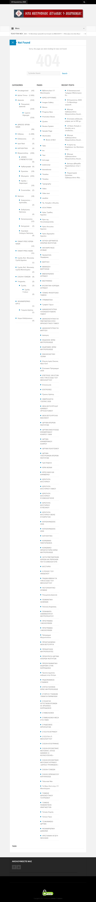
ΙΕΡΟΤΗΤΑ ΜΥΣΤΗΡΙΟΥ (45, 480)
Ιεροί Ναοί (21, 143)
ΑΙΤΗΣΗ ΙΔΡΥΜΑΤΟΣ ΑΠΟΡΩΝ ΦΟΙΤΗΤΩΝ (49, 242)
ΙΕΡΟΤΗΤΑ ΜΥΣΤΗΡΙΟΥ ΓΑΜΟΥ (48, 487)
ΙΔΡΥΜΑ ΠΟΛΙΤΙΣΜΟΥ (50, 448)
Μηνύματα (25, 176)
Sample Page (47, 131)
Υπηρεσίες (21, 281)
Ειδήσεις (21, 134)
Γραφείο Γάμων (48, 305)
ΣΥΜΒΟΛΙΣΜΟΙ (48, 713)
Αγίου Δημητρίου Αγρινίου (47, 235)
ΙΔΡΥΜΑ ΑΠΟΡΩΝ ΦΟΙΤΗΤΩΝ (47, 424)
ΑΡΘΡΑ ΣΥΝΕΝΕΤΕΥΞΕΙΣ (25, 158)
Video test (46, 193)
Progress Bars (47, 112)
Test (43, 155)
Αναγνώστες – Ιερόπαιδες (25, 201)
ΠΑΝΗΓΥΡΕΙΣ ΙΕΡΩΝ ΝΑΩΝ (24, 242)
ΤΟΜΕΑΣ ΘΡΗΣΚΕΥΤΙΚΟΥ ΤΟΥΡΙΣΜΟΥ (46, 795)
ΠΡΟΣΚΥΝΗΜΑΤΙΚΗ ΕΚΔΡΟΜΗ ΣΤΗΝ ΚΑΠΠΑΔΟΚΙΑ (48, 665)
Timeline (45, 174)
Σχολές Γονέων (26, 291)
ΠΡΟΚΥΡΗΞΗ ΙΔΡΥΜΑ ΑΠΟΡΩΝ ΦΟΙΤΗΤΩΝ (49, 657)
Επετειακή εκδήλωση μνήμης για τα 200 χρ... (73, 120)
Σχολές (23, 285)
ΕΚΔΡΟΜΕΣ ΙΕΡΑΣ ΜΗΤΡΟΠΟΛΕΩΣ (48, 348)
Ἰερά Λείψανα (47, 463)
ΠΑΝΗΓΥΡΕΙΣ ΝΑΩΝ (25, 251)
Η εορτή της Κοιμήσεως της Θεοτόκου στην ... (74, 147)
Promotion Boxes (48, 117)
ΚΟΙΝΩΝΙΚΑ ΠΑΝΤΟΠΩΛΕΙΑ (46, 542)
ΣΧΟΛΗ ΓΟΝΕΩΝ (24, 277)
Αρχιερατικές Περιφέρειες (45, 256)
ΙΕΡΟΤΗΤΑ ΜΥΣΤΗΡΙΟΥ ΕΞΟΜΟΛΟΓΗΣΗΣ (47, 496)
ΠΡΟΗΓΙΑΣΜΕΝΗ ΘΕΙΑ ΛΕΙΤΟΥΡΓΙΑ (47, 643)
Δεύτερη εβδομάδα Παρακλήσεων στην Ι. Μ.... (73, 166)
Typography (46, 184)
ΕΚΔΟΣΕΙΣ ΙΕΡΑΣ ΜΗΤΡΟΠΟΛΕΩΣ (47, 341)
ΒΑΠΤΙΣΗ (45, 262)
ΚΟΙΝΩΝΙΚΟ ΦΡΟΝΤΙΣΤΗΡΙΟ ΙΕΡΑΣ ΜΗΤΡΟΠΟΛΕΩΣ (49, 550)
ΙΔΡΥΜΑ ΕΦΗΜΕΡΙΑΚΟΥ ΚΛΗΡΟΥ (46, 441)
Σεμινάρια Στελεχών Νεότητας (26, 232)
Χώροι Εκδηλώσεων (25, 318)
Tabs (44, 146)
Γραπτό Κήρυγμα (26, 114)
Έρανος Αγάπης (48, 394)
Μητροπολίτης (23, 153)
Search (64, 73)
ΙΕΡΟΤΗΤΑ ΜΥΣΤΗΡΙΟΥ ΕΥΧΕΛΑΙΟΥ (45, 505)
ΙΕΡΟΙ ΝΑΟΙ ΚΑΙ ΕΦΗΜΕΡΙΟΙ (47, 473)
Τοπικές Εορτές (48, 812)
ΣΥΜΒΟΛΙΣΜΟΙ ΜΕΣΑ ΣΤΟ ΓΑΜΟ (49, 719)
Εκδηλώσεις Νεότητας (24, 211)
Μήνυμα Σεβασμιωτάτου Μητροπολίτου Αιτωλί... (73, 111)
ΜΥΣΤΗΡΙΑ (46, 566)
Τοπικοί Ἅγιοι (47, 817)
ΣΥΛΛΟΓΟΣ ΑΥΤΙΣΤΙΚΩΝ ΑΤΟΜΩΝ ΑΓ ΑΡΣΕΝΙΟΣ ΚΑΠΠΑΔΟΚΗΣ (48, 704)
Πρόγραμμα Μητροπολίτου (45, 636)
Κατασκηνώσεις (27, 219)
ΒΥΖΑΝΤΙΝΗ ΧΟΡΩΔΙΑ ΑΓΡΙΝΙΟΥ (49, 287)
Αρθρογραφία (26, 166)
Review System (48, 126)
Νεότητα (21, 196)
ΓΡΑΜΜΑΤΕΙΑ (47, 300)
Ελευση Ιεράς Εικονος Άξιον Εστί (49, 362)
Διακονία (21, 100)
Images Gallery (48, 102)
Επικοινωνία (46, 385)
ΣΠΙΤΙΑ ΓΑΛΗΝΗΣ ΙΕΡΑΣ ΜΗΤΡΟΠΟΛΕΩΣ (49, 688)
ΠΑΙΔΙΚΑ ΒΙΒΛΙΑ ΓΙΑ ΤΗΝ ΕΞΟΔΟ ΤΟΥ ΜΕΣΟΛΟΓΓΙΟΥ (48, 580)
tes (43, 150)
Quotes (45, 121)
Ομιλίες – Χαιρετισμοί (23, 182)
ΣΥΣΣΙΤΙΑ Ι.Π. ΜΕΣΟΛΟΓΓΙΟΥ (46, 738)
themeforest (46, 169)
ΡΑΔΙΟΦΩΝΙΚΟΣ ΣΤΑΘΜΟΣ (47, 681)
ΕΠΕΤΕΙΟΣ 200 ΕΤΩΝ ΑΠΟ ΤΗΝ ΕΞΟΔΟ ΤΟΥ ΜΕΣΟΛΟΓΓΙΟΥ (49, 377)
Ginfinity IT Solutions (56, 898)
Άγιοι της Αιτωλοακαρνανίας (47, 221)
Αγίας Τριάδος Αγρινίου (46, 213)
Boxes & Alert (51, 140)
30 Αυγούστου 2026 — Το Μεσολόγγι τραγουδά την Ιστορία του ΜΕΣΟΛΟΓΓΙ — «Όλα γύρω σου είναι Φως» (33, 33)
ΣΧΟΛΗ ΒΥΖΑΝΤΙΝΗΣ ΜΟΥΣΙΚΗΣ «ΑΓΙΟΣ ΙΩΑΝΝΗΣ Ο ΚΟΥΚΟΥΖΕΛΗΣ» (49, 751)
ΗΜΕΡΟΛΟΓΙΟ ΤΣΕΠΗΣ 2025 (46, 400)
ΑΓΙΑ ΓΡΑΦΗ (47, 208)
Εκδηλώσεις (22, 139)
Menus (44, 107)
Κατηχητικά (25, 226)
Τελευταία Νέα (47, 781)
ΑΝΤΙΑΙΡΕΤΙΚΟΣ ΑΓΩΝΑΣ (47, 249)
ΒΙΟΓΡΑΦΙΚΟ (47, 281)
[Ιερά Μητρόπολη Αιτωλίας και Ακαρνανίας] (48, 14)
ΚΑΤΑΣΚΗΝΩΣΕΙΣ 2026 (47, 523)
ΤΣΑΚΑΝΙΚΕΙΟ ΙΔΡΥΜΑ (46, 823)
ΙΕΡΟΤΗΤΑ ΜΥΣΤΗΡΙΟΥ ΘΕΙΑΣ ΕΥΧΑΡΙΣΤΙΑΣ (47, 514)
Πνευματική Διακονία (24, 105)
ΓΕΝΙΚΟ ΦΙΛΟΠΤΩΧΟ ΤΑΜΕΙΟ (49, 294)
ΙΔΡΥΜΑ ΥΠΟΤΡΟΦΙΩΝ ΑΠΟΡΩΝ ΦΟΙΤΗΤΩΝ (49, 455)
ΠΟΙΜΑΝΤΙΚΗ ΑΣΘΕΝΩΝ (46, 601)
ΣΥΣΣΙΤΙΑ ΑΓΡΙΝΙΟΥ (49, 732)
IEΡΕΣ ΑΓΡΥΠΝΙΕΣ (49, 98)
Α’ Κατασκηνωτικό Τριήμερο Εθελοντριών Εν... (73, 93)
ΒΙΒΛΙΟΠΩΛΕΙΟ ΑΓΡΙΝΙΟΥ (47, 275)
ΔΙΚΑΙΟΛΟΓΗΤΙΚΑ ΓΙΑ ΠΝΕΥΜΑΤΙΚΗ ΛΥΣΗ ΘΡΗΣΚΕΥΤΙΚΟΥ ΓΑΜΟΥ (49, 321)
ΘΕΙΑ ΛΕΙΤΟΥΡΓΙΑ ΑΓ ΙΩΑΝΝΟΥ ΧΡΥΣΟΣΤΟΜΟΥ (49, 408)
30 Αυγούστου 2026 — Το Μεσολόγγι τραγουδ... (73, 102)
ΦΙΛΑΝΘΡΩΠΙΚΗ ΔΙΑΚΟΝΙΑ (47, 830)
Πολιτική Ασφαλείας (49, 607)
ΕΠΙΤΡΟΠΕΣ (47, 390)
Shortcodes (46, 136)
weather (45, 198)
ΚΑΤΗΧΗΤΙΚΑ (23, 148)
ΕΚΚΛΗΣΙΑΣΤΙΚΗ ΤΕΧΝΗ (47, 355)
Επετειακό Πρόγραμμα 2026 (49, 369)
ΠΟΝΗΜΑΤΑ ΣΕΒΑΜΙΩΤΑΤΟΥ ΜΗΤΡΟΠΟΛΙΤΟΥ (47, 614)
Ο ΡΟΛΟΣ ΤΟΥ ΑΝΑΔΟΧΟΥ (47, 572)
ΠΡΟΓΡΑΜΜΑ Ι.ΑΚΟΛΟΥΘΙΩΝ (46, 622)
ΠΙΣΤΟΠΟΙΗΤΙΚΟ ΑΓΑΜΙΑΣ (47, 589)
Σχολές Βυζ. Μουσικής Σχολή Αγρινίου (25, 259)
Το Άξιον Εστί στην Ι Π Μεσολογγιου (49, 787)
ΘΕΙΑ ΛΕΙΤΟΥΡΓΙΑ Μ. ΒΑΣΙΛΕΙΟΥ (49, 417)
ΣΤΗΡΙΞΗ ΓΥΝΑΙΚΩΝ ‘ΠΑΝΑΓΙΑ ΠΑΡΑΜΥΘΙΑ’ (49, 695)
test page (45, 160)
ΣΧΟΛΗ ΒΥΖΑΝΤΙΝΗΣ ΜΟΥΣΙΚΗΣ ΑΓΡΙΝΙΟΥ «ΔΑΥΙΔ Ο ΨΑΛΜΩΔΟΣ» (49, 762)
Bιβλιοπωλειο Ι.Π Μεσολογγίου (47, 92)
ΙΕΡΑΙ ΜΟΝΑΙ (47, 467)
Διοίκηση (45, 335)
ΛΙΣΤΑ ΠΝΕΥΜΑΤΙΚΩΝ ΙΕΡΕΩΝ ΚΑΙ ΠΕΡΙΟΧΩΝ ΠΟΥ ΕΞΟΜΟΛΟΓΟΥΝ (49, 559)
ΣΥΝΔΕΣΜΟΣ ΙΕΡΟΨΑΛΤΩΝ (46, 726)
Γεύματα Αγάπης (27, 310)
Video (44, 189)
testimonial (46, 165)
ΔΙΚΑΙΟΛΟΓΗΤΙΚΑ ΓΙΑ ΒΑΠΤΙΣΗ (49, 329)
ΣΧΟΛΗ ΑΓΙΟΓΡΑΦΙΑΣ (50, 744)
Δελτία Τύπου (23, 95)
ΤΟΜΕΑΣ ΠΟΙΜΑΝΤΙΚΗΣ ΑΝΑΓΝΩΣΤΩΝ (46, 805)
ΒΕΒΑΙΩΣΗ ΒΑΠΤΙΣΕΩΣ (45, 268)
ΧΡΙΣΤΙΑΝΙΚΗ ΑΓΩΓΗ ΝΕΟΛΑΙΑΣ (49, 837)
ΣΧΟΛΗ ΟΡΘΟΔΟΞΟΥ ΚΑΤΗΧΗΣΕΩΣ (49, 775)
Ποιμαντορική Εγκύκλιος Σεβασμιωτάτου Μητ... (73, 175)
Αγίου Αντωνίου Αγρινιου (47, 228)
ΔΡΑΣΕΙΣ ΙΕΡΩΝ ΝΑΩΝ (23, 126)
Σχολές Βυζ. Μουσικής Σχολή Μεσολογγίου (25, 268)
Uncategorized (23, 91)
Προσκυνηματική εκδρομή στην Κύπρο (48, 674)
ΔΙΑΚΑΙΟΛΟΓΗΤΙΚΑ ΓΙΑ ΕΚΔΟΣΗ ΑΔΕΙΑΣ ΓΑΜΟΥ (48, 311)
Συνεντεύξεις (25, 190)
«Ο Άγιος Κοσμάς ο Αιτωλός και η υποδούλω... (73, 128)
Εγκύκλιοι (24, 171)
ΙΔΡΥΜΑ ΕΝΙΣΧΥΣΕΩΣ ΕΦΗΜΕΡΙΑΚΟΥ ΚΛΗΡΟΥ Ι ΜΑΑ (49, 432)
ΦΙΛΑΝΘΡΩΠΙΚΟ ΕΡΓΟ (23, 302)
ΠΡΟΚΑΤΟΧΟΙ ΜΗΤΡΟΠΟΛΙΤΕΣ (46, 650)
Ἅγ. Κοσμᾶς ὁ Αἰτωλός (50, 203)
